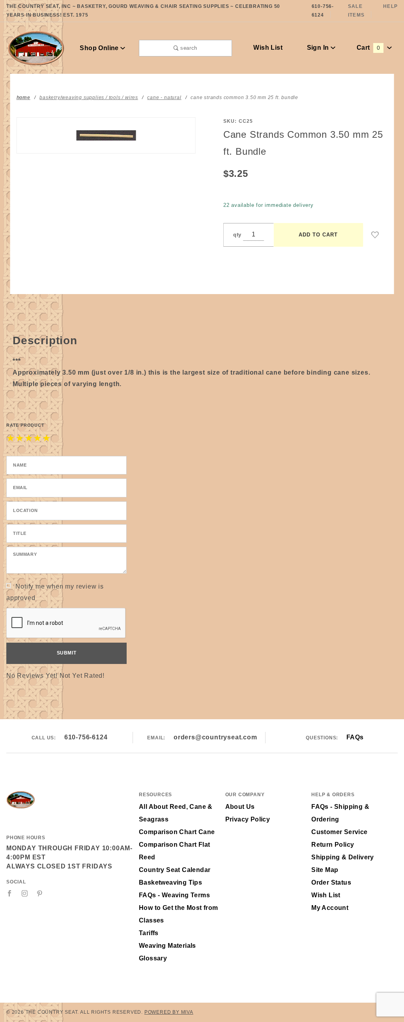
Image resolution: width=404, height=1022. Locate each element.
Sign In (319, 47)
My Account (329, 907)
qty (237, 235)
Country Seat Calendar (174, 869)
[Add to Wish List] (375, 235)
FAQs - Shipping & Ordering (340, 813)
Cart (368, 47)
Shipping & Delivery (342, 857)
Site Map (324, 869)
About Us (240, 806)
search (187, 48)
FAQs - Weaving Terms (174, 895)
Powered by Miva (168, 1012)
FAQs (355, 737)
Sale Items (356, 11)
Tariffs (149, 933)
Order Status (331, 882)
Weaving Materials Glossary (167, 952)
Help (390, 6)
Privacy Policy (247, 819)
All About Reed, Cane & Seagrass (176, 813)
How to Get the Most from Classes (178, 914)
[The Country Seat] (36, 47)
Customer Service (339, 832)
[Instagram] (24, 893)
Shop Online (100, 48)
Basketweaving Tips (170, 882)
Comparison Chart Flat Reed (174, 851)
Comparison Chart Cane (177, 832)
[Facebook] (9, 893)
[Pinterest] (39, 893)
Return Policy (332, 844)
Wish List (267, 47)
